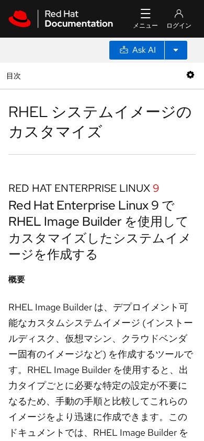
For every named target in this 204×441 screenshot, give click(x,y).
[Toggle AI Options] (175, 50)
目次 (15, 75)
